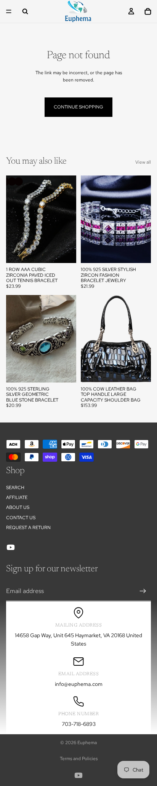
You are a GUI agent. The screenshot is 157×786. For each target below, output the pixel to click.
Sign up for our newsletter (52, 569)
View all (143, 162)
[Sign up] (143, 591)
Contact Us (20, 518)
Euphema (87, 743)
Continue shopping (78, 107)
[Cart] (147, 11)
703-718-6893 (79, 724)
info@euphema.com (79, 684)
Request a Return (28, 528)
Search (15, 488)
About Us (17, 508)
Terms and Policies (79, 759)
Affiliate (16, 497)
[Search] (25, 11)
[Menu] (9, 11)
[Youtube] (10, 547)
